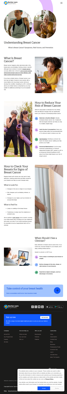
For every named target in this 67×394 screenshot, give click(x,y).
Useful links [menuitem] (53, 330)
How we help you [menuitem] (24, 330)
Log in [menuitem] (51, 352)
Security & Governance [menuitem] (14, 391)
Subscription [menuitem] (53, 337)
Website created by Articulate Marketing (14, 380)
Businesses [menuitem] (38, 334)
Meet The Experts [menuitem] (54, 357)
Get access (45, 317)
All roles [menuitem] (6, 342)
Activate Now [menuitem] (53, 354)
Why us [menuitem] (21, 339)
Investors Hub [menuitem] (54, 349)
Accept (44, 388)
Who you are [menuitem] (38, 330)
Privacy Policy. (49, 379)
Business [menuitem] (52, 344)
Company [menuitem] (6, 330)
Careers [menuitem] (6, 339)
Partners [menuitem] (37, 337)
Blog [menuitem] (51, 342)
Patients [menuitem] (37, 339)
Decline (57, 388)
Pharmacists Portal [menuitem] (55, 347)
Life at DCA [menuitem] (7, 334)
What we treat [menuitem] (23, 334)
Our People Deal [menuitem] (8, 337)
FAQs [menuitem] (51, 334)
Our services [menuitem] (22, 337)
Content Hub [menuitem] (53, 339)
